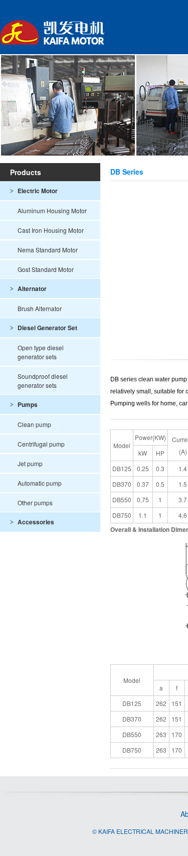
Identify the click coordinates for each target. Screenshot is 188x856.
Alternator (28, 288)
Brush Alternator (40, 308)
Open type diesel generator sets (41, 352)
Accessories (32, 521)
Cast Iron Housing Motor (51, 230)
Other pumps (35, 502)
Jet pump (30, 463)
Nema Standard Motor (48, 249)
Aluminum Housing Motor (52, 210)
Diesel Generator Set (43, 327)
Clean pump (34, 424)
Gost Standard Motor (46, 269)
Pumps (24, 404)
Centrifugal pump (41, 444)
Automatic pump (40, 483)
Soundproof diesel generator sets (43, 380)
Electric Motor (34, 190)
